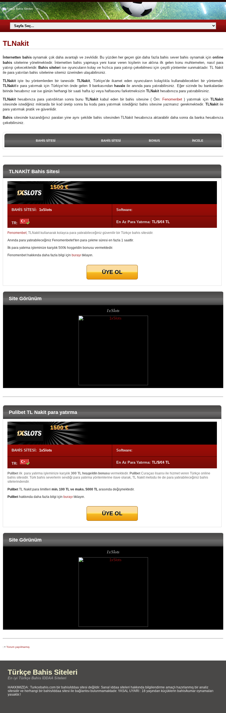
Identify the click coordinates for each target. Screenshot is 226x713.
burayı (76, 255)
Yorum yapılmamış (17, 646)
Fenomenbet (172, 99)
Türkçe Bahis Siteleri (42, 672)
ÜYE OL (112, 272)
